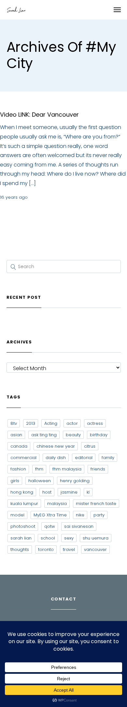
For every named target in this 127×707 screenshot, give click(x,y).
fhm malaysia (66, 469)
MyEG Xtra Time (50, 515)
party (99, 515)
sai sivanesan (78, 526)
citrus (89, 446)
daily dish (56, 457)
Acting (50, 423)
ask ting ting (44, 435)
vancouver (95, 549)
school (48, 538)
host (46, 492)
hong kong (21, 492)
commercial (23, 457)
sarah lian (21, 538)
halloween (39, 481)
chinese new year (55, 446)
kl (88, 492)
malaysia (57, 503)
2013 (30, 423)
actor (72, 423)
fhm (39, 469)
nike (80, 515)
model (17, 515)
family (108, 457)
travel (69, 549)
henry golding (75, 481)
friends (98, 469)
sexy (69, 538)
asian (16, 435)
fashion (18, 469)
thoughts (19, 549)
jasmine (69, 492)
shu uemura (95, 538)
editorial (83, 457)
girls (14, 481)
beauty (73, 435)
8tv (13, 423)
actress (95, 423)
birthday (98, 435)
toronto (46, 549)
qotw (49, 526)
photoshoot (22, 526)
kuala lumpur (24, 503)
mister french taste (96, 503)
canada (18, 446)
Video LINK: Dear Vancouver (39, 114)
